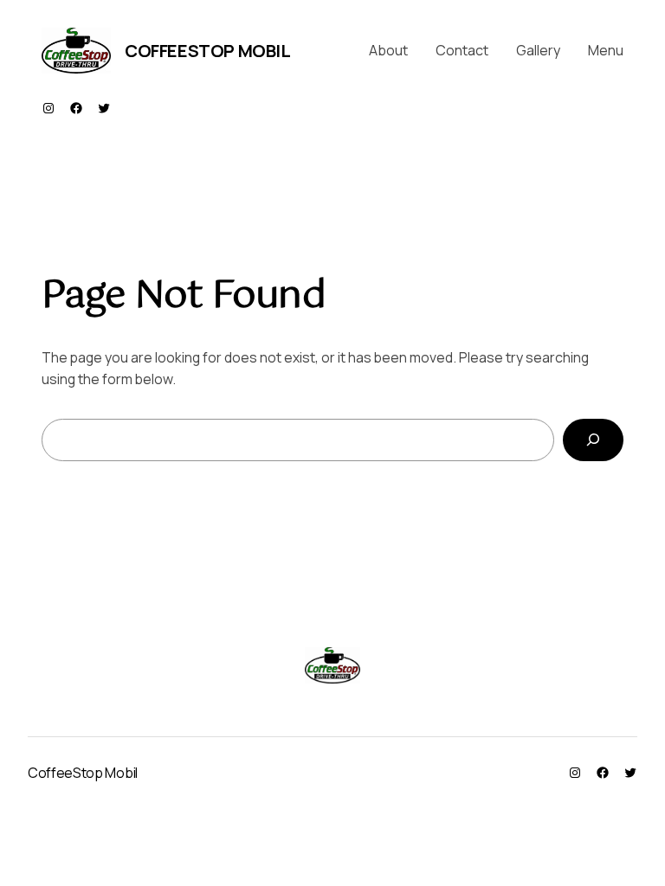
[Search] (593, 440)
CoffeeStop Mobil (208, 50)
